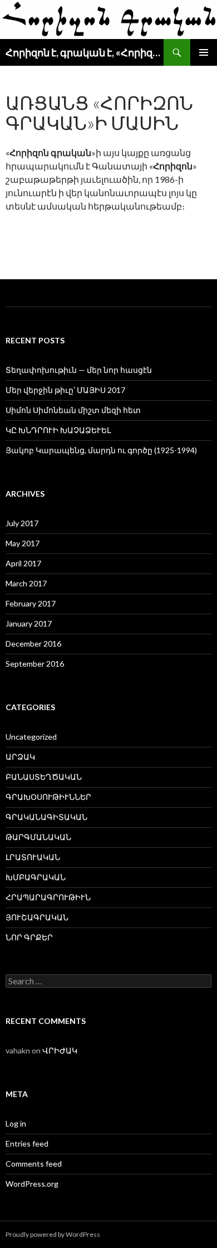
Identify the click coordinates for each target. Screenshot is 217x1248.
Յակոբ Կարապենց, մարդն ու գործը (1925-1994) (101, 450)
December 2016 (33, 643)
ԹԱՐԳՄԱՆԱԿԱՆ (38, 837)
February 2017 (31, 603)
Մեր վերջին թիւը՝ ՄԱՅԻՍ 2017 (65, 390)
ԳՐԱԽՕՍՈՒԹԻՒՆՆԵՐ (48, 797)
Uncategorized (31, 736)
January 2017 (29, 623)
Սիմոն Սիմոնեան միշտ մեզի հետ (73, 410)
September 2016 (35, 663)
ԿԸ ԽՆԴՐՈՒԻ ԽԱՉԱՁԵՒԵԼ (58, 430)
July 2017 (22, 523)
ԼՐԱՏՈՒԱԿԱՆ (33, 857)
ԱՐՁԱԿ (20, 756)
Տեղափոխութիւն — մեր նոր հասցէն (79, 370)
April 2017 (23, 563)
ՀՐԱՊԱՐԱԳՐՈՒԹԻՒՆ (48, 897)
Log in (16, 1123)
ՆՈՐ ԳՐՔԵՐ (29, 937)
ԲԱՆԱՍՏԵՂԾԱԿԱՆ (44, 776)
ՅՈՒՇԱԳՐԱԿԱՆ (37, 917)
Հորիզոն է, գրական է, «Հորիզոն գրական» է (85, 52)
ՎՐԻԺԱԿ (59, 1050)
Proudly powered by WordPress (53, 1234)
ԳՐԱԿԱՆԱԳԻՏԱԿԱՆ (46, 817)
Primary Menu (203, 52)
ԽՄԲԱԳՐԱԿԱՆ (36, 877)
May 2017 (23, 543)
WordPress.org (32, 1183)
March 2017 (26, 583)
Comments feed (34, 1163)
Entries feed (27, 1143)
